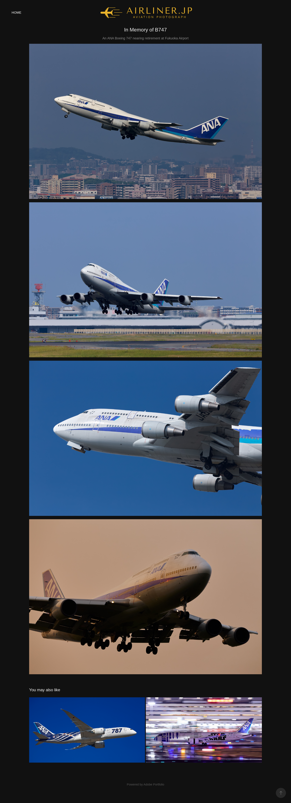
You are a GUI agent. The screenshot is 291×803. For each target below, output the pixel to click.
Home (16, 12)
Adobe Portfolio (153, 784)
